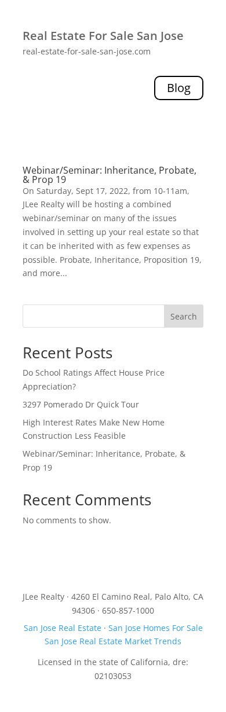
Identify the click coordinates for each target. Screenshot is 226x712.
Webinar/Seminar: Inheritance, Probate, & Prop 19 (109, 175)
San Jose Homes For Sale (155, 627)
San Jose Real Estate (62, 627)
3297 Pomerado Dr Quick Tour (81, 404)
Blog (179, 88)
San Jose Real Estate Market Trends (113, 641)
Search (183, 316)
